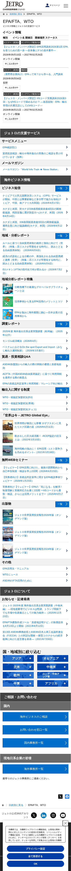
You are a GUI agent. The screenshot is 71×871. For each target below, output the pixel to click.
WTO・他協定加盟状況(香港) (18, 403)
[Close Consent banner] (65, 823)
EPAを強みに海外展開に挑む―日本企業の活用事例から (39, 314)
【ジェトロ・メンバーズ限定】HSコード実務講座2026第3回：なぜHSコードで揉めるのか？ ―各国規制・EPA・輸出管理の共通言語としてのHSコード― (35, 102)
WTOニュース (10, 574)
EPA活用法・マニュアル (16, 568)
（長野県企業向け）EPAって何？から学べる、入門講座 (33, 74)
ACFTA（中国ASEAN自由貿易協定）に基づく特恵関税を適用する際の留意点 (32, 376)
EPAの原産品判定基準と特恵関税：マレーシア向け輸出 (33, 383)
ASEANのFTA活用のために (17, 580)
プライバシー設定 (35, 848)
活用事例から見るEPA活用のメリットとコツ (39, 301)
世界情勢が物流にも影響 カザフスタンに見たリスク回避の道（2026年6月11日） (38, 425)
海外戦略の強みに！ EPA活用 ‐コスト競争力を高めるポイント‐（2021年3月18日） (38, 450)
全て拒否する (35, 856)
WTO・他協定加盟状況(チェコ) (20, 409)
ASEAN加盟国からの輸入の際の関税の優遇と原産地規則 (32, 366)
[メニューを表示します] (65, 5)
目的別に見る (16, 14)
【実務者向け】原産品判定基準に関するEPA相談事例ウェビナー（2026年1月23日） (33, 479)
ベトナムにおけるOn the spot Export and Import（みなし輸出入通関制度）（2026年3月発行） (32, 349)
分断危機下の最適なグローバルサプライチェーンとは (39, 289)
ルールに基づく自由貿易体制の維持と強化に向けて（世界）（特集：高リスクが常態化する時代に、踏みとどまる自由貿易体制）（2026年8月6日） (33, 247)
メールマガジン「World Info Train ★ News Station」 (31, 169)
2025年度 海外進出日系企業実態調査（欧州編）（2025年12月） (33, 333)
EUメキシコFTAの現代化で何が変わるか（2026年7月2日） (32, 271)
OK (35, 863)
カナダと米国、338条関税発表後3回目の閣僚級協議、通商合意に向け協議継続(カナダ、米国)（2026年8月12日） (32, 226)
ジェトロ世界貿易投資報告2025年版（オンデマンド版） (38, 534)
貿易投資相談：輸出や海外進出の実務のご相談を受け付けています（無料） (33, 155)
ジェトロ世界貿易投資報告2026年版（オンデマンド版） (38, 517)
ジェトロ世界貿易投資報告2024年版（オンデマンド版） (38, 551)
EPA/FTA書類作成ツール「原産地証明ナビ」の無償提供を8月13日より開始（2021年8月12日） (33, 624)
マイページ (54, 5)
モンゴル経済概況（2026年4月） (20, 341)
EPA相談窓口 (10, 147)
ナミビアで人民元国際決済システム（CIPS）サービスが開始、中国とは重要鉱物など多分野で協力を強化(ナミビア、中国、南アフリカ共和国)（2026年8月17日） (32, 199)
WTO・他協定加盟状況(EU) (18, 397)
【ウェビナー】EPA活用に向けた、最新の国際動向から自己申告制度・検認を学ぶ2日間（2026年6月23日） (33, 469)
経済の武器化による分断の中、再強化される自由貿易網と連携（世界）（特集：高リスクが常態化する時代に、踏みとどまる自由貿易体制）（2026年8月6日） (33, 260)
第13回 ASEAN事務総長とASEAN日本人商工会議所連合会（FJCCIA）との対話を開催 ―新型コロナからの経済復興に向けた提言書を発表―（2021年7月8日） (33, 635)
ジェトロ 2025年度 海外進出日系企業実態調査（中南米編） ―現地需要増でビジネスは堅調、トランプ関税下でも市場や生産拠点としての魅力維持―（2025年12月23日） (33, 611)
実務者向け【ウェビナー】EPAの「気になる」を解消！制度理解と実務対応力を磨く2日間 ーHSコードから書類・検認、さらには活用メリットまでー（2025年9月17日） (33, 492)
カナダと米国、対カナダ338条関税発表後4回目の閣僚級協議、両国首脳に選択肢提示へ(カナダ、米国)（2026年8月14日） (33, 212)
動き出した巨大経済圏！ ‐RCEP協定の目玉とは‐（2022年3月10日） (38, 438)
